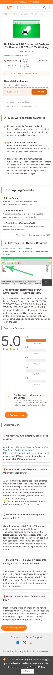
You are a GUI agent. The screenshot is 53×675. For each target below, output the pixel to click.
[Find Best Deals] (45, 7)
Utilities (12, 248)
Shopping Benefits (21, 190)
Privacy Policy (37, 667)
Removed (41, 62)
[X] (25, 642)
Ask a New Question (14, 627)
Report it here (13, 145)
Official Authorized (30, 106)
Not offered (26, 63)
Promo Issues (40, 651)
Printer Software (9, 14)
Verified (9, 62)
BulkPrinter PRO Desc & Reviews (25, 243)
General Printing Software (32, 14)
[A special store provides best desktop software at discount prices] (11, 7)
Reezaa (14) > (26, 51)
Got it (27, 671)
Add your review (16, 415)
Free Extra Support (12, 106)
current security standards (25, 217)
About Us (8, 651)
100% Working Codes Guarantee (26, 117)
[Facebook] (18, 642)
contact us (27, 102)
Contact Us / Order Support (26, 637)
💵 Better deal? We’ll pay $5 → (16, 55)
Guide (24, 68)
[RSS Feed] (32, 642)
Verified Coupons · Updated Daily (27, 2)
